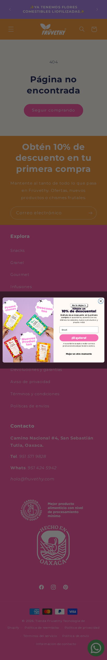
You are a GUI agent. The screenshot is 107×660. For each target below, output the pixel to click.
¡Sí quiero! (79, 337)
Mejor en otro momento (79, 354)
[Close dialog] (100, 301)
